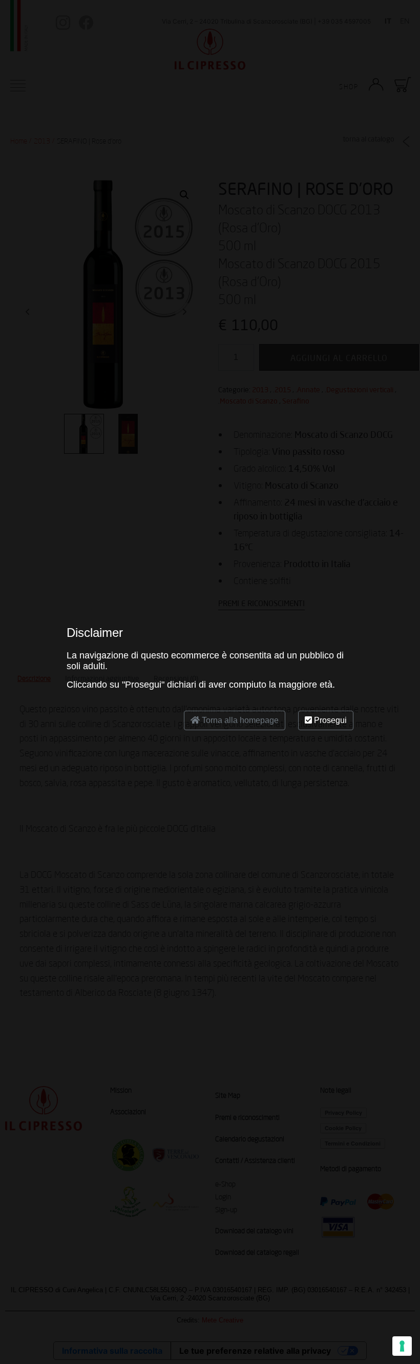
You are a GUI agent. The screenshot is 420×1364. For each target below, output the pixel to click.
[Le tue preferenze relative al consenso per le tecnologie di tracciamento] (402, 1346)
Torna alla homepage (239, 720)
